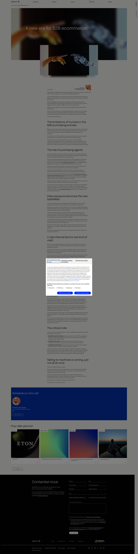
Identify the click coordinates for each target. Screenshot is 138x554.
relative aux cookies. (74, 280)
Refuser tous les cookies (65, 293)
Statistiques (69, 288)
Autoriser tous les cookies (82, 293)
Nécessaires (51, 288)
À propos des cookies (81, 260)
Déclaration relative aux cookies (66, 261)
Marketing (77, 288)
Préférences (60, 288)
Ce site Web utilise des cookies (53, 261)
